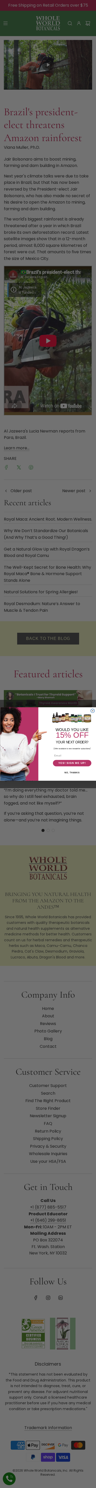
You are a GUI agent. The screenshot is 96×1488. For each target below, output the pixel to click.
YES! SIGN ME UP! (72, 763)
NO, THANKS (72, 773)
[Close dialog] (92, 711)
